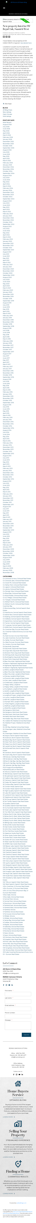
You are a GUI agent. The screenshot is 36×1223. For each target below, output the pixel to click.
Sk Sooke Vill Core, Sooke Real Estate (15, 839)
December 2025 (8, 141)
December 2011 (8, 498)
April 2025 (6, 158)
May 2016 (6, 385)
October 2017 (7, 349)
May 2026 (6, 131)
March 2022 (7, 237)
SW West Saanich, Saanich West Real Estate (17, 884)
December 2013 (8, 447)
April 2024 (6, 184)
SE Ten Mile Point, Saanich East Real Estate (17, 812)
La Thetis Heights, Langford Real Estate (16, 704)
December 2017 (8, 345)
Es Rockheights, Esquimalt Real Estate (15, 657)
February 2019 (8, 315)
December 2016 (8, 371)
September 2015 (8, 402)
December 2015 (8, 396)
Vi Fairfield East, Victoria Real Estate (14, 905)
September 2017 (8, 352)
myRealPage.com (21, 1203)
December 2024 (8, 167)
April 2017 (6, 362)
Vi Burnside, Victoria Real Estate (13, 897)
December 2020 (8, 269)
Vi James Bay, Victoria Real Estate (14, 920)
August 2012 (7, 481)
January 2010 (7, 547)
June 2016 (6, 383)
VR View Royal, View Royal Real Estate (15, 946)
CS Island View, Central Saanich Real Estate (17, 614)
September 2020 (8, 275)
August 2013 (7, 456)
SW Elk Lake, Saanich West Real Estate (16, 848)
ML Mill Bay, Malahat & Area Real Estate (16, 727)
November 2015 (8, 398)
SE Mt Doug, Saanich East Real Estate (15, 799)
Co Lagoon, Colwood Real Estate (13, 587)
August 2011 (7, 506)
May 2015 (6, 411)
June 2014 (6, 434)
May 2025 (6, 156)
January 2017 (7, 369)
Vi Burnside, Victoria (9, 895)
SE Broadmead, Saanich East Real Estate (16, 776)
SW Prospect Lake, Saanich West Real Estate (18, 871)
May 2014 (6, 436)
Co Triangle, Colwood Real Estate (14, 600)
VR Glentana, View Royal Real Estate (15, 937)
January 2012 (7, 496)
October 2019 (7, 298)
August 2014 (7, 430)
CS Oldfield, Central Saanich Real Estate (16, 619)
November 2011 (8, 500)
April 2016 (6, 388)
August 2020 (7, 277)
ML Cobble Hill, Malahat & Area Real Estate (17, 721)
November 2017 (8, 347)
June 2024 (6, 180)
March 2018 (7, 339)
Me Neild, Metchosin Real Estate (13, 716)
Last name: (8, 998)
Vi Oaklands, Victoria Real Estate (13, 926)
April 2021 (6, 260)
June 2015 (6, 409)
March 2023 (7, 211)
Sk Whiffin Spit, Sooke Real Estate (14, 844)
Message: (8, 1020)
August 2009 (7, 557)
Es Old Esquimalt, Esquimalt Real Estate (16, 655)
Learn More (8, 1117)
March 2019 (7, 313)
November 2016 (8, 373)
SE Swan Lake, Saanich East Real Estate (16, 810)
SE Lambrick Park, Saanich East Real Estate (17, 795)
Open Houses (7, 114)
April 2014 (6, 439)
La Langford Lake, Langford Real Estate (16, 693)
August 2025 (7, 150)
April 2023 (6, 209)
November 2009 (8, 551)
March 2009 (7, 566)
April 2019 (6, 311)
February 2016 (7, 392)
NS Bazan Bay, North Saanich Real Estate (16, 740)
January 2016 (7, 394)
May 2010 (6, 538)
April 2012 (6, 489)
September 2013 (8, 453)
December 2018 (8, 320)
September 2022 (8, 224)
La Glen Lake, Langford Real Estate (14, 680)
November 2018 (8, 322)
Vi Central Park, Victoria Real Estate (14, 901)
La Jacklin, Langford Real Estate (13, 691)
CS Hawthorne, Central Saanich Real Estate (17, 612)
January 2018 (7, 343)
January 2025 (7, 165)
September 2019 (8, 301)
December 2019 (8, 294)
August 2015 (7, 405)
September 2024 (8, 173)
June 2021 (6, 256)
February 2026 (8, 137)
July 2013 (6, 458)
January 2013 (7, 470)
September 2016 (8, 377)
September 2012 (8, 479)
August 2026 (7, 124)
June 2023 (6, 205)
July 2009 (6, 560)
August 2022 (7, 226)
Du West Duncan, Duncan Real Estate (15, 642)
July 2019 (6, 305)
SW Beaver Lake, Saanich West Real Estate (17, 846)
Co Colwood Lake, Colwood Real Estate (16, 580)
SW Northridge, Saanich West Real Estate (17, 867)
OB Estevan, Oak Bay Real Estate (14, 757)
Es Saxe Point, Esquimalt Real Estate (15, 659)
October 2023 (7, 196)
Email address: (10, 1005)
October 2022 (7, 222)
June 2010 (6, 536)
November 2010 (8, 526)
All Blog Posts (7, 110)
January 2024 (7, 190)
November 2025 (8, 143)
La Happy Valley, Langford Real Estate (15, 687)
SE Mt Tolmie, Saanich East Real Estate (16, 801)
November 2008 (8, 572)
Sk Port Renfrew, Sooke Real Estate (15, 831)
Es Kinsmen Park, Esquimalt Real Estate (16, 653)
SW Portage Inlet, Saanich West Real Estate (17, 869)
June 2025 (6, 154)
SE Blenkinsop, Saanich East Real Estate (16, 774)
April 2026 (6, 133)
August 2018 (7, 328)
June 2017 (6, 358)
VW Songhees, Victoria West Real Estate (16, 948)
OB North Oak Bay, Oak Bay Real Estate (16, 761)
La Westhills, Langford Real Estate (14, 708)
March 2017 (7, 364)
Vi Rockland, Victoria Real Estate (13, 931)
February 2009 (8, 568)
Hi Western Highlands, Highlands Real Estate (18, 668)
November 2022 (8, 220)
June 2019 (6, 307)
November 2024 (8, 169)
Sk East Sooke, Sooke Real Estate (14, 827)
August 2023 (7, 201)
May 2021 (6, 258)
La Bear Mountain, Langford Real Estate (16, 674)
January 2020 (7, 292)
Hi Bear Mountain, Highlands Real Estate (16, 661)
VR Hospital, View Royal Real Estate (14, 939)
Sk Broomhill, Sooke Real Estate (13, 825)
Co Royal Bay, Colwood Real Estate (14, 593)
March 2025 (7, 160)
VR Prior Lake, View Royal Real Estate (15, 941)
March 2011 (6, 517)
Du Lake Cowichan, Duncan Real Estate (16, 638)
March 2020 (7, 288)
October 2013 (7, 451)
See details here (26, 43)
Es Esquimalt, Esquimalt (11, 646)
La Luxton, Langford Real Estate (13, 697)
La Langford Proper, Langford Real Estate (17, 695)
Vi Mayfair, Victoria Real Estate (13, 924)
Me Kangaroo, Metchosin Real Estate (15, 712)
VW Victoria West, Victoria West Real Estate (17, 950)
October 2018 (7, 324)
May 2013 (6, 462)
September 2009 (8, 555)
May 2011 (6, 513)
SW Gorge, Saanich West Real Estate (15, 856)
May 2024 (6, 182)
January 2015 (7, 419)
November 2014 (8, 424)
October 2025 (7, 146)
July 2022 (6, 228)
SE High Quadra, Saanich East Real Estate (16, 791)
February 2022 (8, 239)
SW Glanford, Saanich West (12, 852)
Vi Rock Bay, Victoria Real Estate (13, 929)
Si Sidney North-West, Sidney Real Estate (16, 816)
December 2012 (8, 473)
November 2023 (8, 194)
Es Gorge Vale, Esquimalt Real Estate (15, 651)
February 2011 (7, 519)
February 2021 (8, 264)
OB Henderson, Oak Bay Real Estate (15, 759)
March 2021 (7, 262)
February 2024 (8, 188)
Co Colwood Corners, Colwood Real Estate (17, 578)
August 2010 (7, 532)
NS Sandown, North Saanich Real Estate (16, 752)
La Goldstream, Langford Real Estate (15, 682)
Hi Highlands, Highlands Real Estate (15, 665)
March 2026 (7, 135)
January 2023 (7, 216)
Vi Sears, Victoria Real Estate (12, 935)
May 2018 (6, 335)
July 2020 (6, 279)
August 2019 (7, 303)
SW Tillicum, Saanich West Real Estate (15, 882)
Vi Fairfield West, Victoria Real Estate (15, 907)
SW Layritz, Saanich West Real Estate (15, 863)
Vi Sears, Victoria (8, 933)
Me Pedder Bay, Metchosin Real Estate (16, 718)
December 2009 (8, 549)
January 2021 (7, 267)
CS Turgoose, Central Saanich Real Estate (16, 625)
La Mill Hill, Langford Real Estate (13, 699)
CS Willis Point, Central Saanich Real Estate (17, 627)
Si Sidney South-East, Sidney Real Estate (16, 818)
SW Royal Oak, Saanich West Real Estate (19, 34)
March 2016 (6, 390)
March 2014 (7, 441)
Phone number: (10, 1012)
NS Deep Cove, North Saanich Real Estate (17, 744)
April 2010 (6, 540)
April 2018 (6, 337)
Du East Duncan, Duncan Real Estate (15, 636)
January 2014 (7, 445)
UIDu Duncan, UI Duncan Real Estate (15, 888)
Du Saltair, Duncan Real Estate (13, 640)
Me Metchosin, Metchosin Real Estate (15, 714)
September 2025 (8, 148)
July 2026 (6, 126)
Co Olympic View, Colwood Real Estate (15, 591)
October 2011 (7, 502)
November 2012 (8, 475)
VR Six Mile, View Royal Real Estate (14, 943)
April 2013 (6, 464)
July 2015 (6, 407)
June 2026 (6, 129)
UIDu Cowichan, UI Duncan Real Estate (16, 886)
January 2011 (7, 521)
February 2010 (8, 545)
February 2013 (8, 468)
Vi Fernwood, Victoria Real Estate (14, 914)
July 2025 (6, 152)
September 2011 (8, 504)
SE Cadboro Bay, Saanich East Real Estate (16, 778)
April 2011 (6, 515)
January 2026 (7, 139)
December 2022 (8, 218)
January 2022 (7, 241)
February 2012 (8, 494)
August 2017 (7, 354)
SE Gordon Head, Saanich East (13, 786)
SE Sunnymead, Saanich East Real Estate (16, 808)
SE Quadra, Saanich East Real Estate (15, 805)
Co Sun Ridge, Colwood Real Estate (14, 597)
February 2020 (8, 290)
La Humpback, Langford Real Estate (15, 689)
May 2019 (6, 309)
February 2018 (8, 341)
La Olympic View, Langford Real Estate (15, 701)
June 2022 (6, 230)
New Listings (7, 112)
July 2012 (6, 483)
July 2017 (6, 356)
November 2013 (8, 449)
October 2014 (7, 426)
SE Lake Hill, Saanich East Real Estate (15, 793)
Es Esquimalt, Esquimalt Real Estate (15, 648)
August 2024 (7, 175)
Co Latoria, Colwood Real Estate (13, 589)
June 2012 (6, 485)
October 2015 (7, 400)
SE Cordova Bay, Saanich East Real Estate (16, 784)
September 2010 (8, 530)
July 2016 (6, 381)
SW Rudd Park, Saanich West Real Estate (16, 876)
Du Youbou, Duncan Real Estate (14, 644)
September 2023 (8, 199)
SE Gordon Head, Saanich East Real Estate (17, 789)
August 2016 (7, 379)
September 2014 (8, 428)
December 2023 (8, 192)
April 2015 (6, 413)
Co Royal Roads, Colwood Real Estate (15, 595)
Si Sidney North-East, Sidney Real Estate (16, 814)
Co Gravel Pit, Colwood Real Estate (14, 583)
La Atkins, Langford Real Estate (13, 670)
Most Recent (7, 122)
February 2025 (8, 163)
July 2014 (6, 432)
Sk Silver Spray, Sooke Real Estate (14, 835)
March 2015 (6, 415)
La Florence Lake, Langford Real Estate (16, 678)
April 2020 (6, 286)
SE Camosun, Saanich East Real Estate (15, 780)
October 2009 (7, 553)
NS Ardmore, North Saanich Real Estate (16, 738)
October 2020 (7, 273)
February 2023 (8, 213)
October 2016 (7, 375)
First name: (8, 990)
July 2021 (6, 254)
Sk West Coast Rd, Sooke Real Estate (15, 842)
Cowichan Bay (7, 606)
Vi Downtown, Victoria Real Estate (14, 903)
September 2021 (8, 250)
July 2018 (6, 330)
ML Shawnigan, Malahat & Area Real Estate (17, 733)
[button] (3, 985)
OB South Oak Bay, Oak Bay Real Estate (16, 763)
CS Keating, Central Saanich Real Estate (16, 617)
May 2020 (6, 284)
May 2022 (6, 233)
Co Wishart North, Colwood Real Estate (16, 602)
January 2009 (7, 570)
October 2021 (7, 247)
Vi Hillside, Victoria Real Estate (13, 918)
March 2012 (7, 492)
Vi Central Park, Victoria (10, 899)
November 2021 (8, 245)
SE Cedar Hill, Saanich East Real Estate (15, 782)
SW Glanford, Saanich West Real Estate (16, 854)
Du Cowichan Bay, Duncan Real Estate (16, 629)
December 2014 (8, 422)
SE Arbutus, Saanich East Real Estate (15, 772)
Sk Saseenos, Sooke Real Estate (13, 833)
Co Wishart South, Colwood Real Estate (16, 604)
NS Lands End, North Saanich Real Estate (16, 746)
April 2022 (6, 235)
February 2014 (8, 443)
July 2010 (6, 534)
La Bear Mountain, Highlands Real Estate (16, 672)
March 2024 (7, 186)
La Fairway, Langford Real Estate (13, 676)
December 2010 (8, 523)
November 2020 (8, 271)
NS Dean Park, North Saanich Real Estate (16, 742)
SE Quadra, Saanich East (11, 803)
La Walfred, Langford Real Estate (14, 706)
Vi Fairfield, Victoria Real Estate (13, 912)
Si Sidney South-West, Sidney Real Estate (16, 820)
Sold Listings (7, 116)
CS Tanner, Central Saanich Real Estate (16, 623)
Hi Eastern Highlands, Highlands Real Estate (17, 663)
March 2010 (7, 543)
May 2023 (6, 207)
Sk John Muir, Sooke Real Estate (13, 829)
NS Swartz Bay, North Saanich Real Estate (17, 755)
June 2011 (6, 511)
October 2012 (7, 477)
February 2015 (7, 417)
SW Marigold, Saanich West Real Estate (16, 865)
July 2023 (6, 203)
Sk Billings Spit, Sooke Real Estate (14, 822)
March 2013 (7, 466)
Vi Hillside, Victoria (9, 916)
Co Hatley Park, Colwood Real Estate (15, 585)
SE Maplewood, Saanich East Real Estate (16, 797)
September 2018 (8, 326)
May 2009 (6, 564)
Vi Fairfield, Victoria (9, 909)
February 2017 (8, 366)
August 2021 (7, 252)
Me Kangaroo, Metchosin (11, 710)
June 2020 (6, 281)
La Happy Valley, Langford (11, 684)
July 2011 (6, 509)
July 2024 (6, 177)
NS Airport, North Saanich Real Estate (15, 735)
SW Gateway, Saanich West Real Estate (16, 850)
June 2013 (6, 460)
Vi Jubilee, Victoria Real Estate (13, 922)
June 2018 (6, 332)
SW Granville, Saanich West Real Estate (16, 859)
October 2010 (7, 528)
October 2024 (7, 171)
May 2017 (6, 360)
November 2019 (8, 296)
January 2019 (7, 318)
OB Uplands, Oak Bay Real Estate (14, 765)
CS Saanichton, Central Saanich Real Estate (17, 621)
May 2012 (6, 487)
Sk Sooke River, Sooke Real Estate (14, 837)
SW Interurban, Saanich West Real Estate (17, 861)
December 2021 (8, 243)
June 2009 (6, 562)
